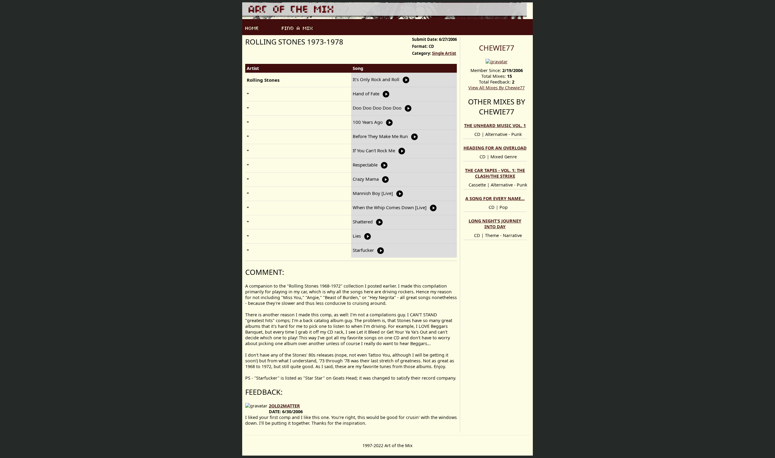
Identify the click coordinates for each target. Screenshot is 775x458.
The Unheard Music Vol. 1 (495, 125)
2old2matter (284, 406)
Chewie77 (496, 48)
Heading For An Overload (495, 148)
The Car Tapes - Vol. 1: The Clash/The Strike (495, 173)
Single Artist (444, 53)
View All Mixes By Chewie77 (496, 88)
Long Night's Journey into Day (495, 223)
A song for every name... (495, 198)
